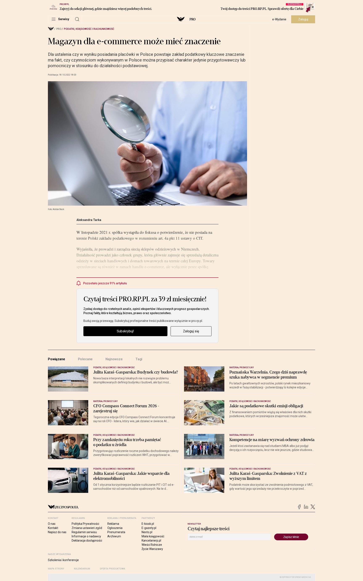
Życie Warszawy (152, 549)
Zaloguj (303, 19)
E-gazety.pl (149, 528)
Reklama (113, 523)
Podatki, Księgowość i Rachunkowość (89, 28)
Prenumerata (116, 532)
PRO (192, 19)
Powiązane (56, 359)
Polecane (85, 359)
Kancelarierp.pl (151, 540)
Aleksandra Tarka (88, 220)
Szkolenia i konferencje (63, 560)
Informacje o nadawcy (86, 536)
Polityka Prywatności (85, 523)
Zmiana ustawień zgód (87, 528)
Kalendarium (82, 568)
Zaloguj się (191, 331)
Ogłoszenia (114, 528)
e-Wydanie (279, 19)
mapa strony (56, 568)
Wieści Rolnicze (152, 544)
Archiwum (114, 536)
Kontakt (53, 528)
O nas (51, 523)
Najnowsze (114, 359)
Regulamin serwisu (84, 532)
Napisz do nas (57, 532)
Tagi (138, 359)
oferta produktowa (112, 568)
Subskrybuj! (125, 331)
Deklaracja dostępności (87, 540)
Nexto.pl (147, 532)
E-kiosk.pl (148, 523)
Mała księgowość (153, 536)
